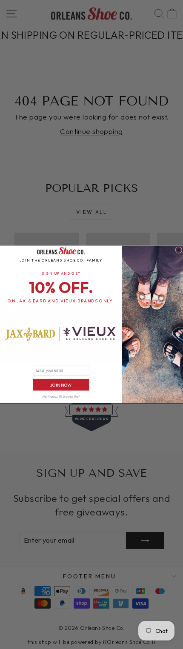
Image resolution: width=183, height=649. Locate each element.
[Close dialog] (179, 250)
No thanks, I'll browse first (61, 397)
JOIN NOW (61, 385)
